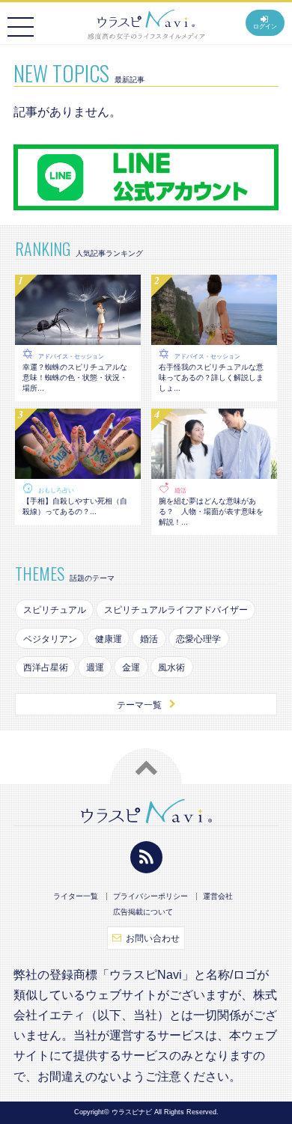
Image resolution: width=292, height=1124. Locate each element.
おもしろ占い (56, 490)
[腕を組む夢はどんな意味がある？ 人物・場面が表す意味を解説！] (214, 471)
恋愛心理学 (198, 639)
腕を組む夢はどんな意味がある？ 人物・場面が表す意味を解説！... (211, 511)
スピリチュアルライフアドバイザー (176, 610)
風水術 (171, 667)
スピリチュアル (54, 610)
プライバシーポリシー (150, 896)
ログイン (265, 26)
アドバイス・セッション (71, 356)
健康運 (108, 639)
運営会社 (218, 896)
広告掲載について (143, 912)
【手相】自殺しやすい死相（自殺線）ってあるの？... (74, 506)
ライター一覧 (75, 896)
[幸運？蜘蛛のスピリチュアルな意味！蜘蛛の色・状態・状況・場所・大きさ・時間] (78, 337)
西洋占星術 (45, 667)
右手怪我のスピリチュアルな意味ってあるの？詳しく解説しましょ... (211, 377)
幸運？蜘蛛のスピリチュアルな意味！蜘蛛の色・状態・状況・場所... (74, 377)
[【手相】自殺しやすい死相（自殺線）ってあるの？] (78, 471)
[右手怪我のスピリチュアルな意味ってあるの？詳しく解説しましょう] (214, 337)
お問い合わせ (153, 938)
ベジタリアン (50, 639)
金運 (131, 667)
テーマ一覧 (139, 705)
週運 (95, 667)
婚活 (180, 490)
